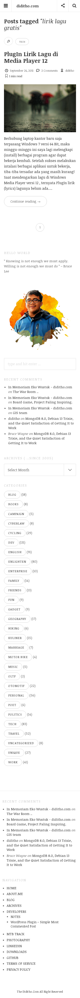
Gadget (14, 609)
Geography (17, 619)
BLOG (11, 899)
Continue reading (25, 201)
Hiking (13, 628)
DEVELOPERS (16, 911)
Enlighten (17, 562)
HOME (11, 888)
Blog (12, 495)
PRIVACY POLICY (18, 969)
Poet (12, 705)
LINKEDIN (14, 946)
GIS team (20, 412)
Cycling (14, 533)
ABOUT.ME (15, 893)
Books (13, 504)
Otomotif (16, 686)
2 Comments (49, 71)
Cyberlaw (16, 523)
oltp (12, 676)
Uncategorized (21, 743)
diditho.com (27, 6)
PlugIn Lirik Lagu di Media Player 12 (31, 57)
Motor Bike (18, 657)
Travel (14, 734)
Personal (16, 695)
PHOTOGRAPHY (18, 940)
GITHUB (12, 957)
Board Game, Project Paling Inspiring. (42, 402)
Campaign (16, 514)
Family (13, 581)
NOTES (15, 917)
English (15, 552)
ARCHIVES (14, 905)
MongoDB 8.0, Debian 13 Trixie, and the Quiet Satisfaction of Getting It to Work (41, 423)
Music (13, 667)
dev (11, 542)
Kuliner (15, 638)
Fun (11, 600)
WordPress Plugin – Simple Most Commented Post (35, 924)
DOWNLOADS (17, 951)
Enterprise (17, 571)
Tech (22, 41)
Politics (15, 714)
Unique (14, 753)
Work (13, 762)
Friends (15, 590)
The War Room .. (25, 391)
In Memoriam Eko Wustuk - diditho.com (40, 387)
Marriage (16, 647)
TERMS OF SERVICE (21, 963)
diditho (69, 71)
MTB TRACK (15, 934)
